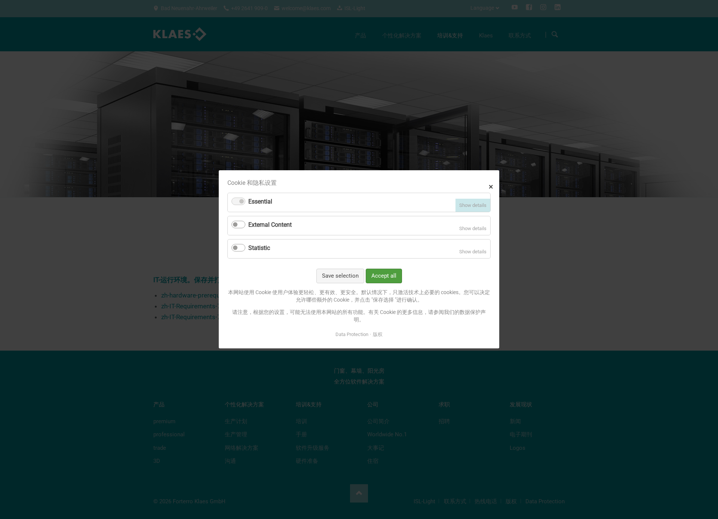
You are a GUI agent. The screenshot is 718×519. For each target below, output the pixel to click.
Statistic (259, 247)
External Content (270, 224)
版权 (378, 334)
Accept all (383, 275)
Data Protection (351, 334)
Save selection (340, 275)
